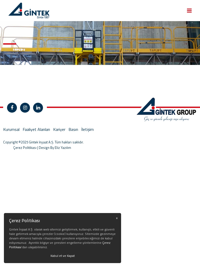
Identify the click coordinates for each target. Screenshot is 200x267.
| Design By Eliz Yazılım (53, 147)
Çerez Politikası (24, 147)
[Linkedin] (38, 108)
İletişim (87, 129)
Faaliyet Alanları (36, 129)
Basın (73, 129)
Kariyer (59, 129)
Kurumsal (11, 129)
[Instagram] (25, 108)
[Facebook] (12, 108)
